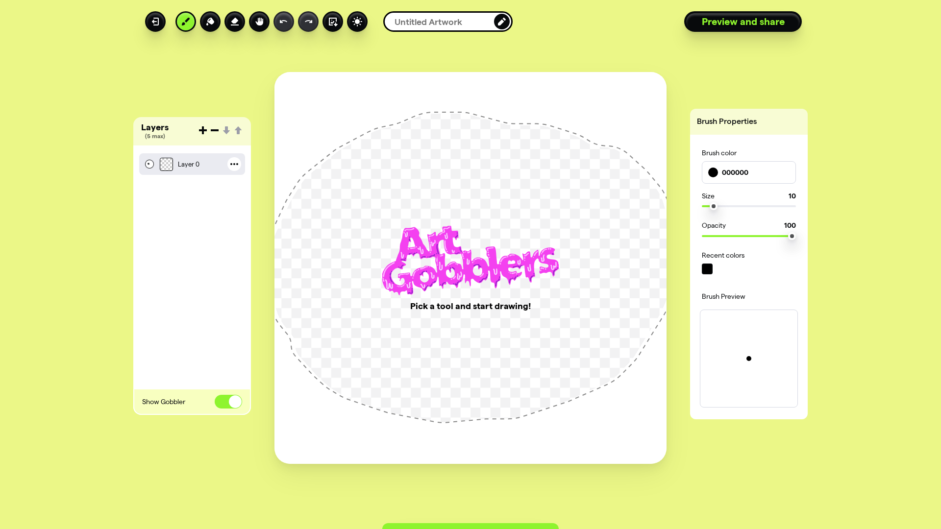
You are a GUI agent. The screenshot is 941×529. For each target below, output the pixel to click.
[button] (192, 166)
